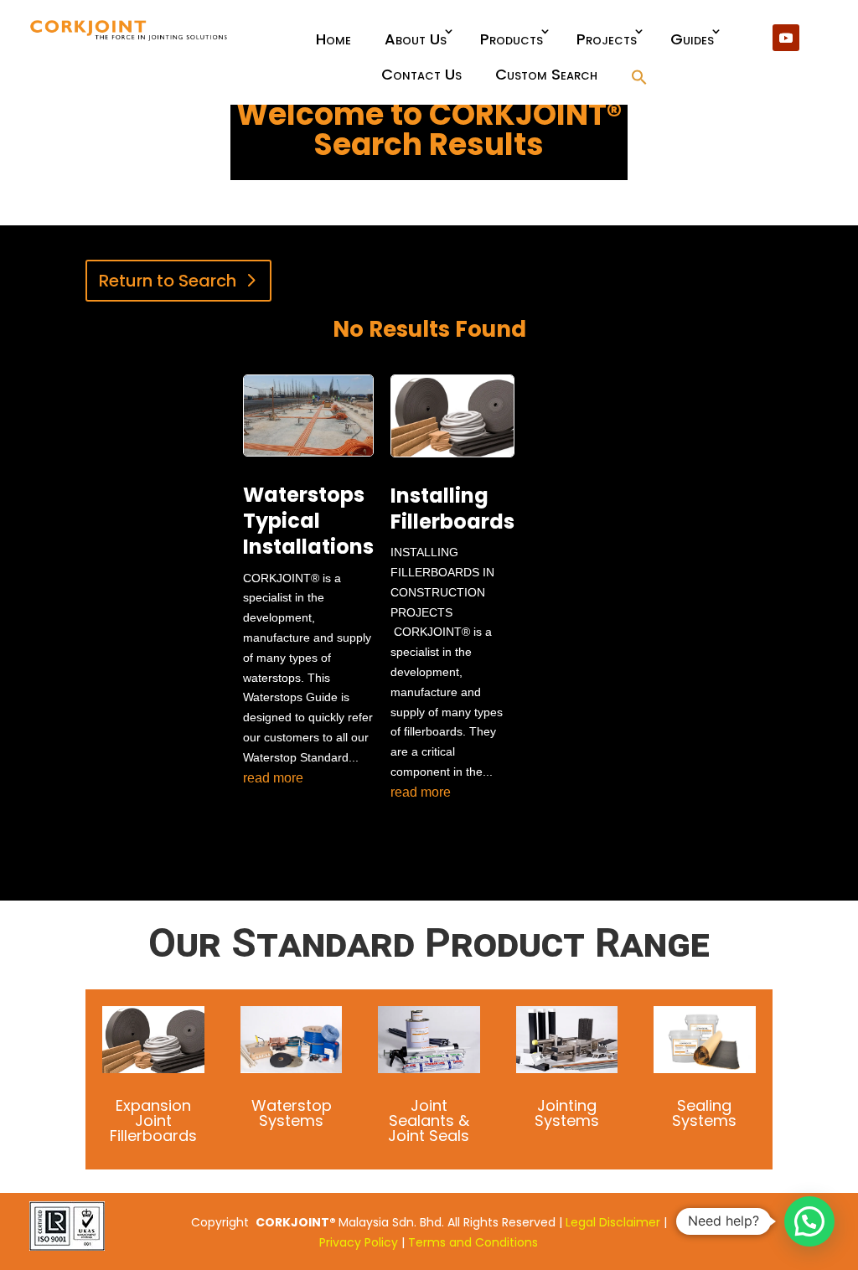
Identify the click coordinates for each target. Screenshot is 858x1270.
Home (333, 38)
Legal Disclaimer (613, 1222)
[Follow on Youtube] (786, 37)
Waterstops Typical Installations (308, 520)
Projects (606, 38)
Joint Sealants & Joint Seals (428, 1120)
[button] (639, 78)
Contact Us (421, 74)
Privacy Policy (358, 1242)
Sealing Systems (704, 1113)
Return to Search (167, 280)
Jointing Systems (567, 1113)
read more (273, 778)
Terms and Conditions (473, 1242)
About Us (416, 38)
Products (511, 38)
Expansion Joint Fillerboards (153, 1120)
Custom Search (546, 74)
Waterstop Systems (291, 1113)
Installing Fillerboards (452, 508)
